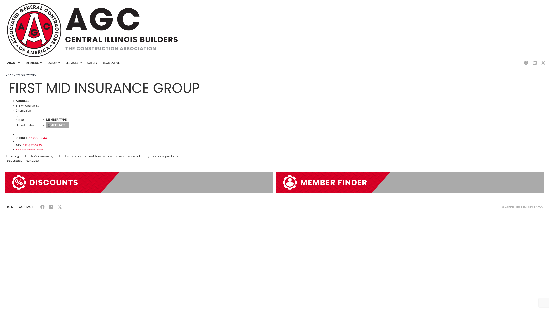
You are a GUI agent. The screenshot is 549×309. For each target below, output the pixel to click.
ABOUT (12, 62)
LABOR (52, 62)
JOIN (9, 206)
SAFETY (92, 62)
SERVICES (71, 62)
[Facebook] (526, 63)
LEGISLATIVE (111, 62)
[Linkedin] (534, 63)
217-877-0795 (32, 145)
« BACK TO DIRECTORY (21, 75)
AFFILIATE (58, 125)
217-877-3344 (37, 138)
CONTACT (26, 206)
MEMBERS (32, 62)
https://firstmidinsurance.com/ (29, 149)
